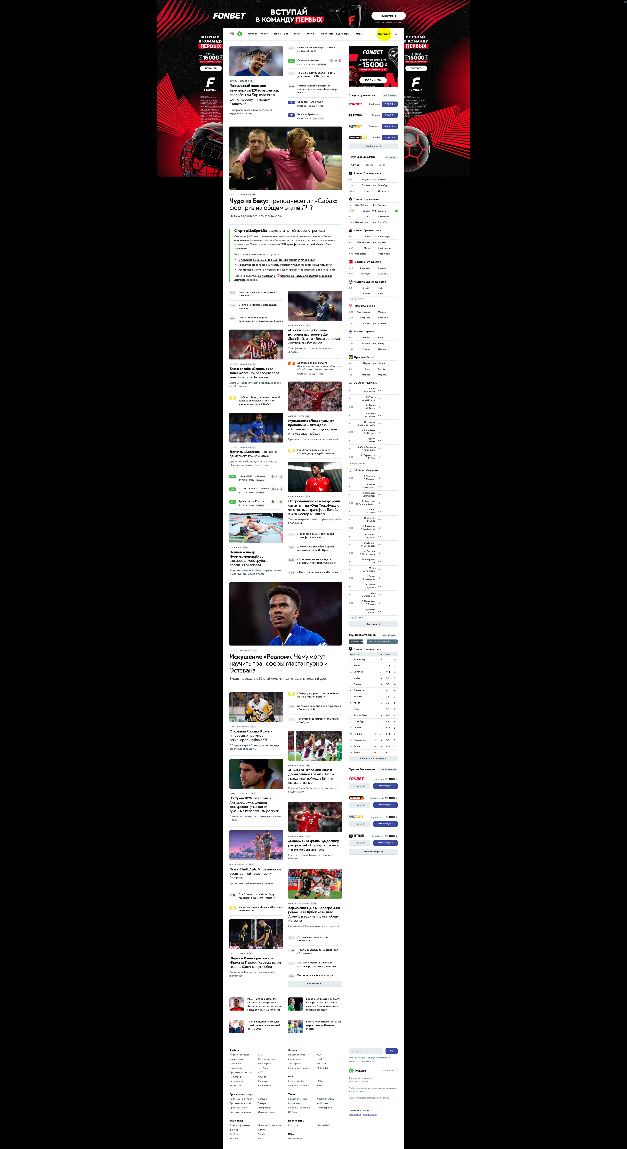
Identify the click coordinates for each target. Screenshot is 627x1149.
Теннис (276, 33)
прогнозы (240, 240)
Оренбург (359, 721)
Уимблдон (322, 1103)
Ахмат (357, 702)
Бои (286, 33)
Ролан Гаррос (324, 1107)
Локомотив (360, 740)
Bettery (233, 1138)
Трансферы (235, 1068)
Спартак (358, 671)
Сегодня (262, 1098)
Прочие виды (296, 1120)
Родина (358, 733)
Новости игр (295, 1138)
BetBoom (234, 1134)
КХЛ (319, 1054)
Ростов (357, 727)
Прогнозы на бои (238, 1107)
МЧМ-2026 (322, 1068)
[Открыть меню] (232, 34)
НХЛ (319, 1059)
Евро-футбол (355, 1114)
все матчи (391, 157)
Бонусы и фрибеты (239, 1125)
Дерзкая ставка (266, 1112)
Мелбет (262, 1134)
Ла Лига (262, 1076)
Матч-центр (236, 1059)
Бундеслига (264, 1085)
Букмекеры (343, 33)
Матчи (310, 33)
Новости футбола (239, 1054)
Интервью (235, 1085)
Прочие (296, 33)
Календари (235, 1063)
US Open (292, 1112)
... (391, 38)
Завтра (262, 1103)
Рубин (357, 709)
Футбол (252, 33)
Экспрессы (264, 1107)
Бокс (319, 1085)
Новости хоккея (296, 1054)
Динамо (358, 684)
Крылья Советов (362, 715)
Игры (359, 33)
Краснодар (360, 659)
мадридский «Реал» (312, 244)
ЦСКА (357, 678)
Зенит (357, 665)
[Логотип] (240, 34)
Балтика (358, 696)
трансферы (293, 244)
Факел (357, 752)
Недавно (368, 164)
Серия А (262, 1081)
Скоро (382, 164)
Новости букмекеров (269, 1125)
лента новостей (267, 276)
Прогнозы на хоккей (240, 1103)
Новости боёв (296, 1081)
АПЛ (260, 1072)
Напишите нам (387, 1070)
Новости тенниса (297, 1098)
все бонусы (390, 95)
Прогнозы (327, 33)
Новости (293, 1125)
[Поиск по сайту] (398, 34)
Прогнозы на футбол (240, 1072)
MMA (319, 1081)
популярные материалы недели (298, 276)
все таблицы (389, 635)
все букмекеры (388, 769)
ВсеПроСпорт (370, 1114)
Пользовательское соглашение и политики (369, 1098)
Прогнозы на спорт (241, 1094)
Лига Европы (265, 1063)
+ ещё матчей (357, 463)
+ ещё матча (356, 299)
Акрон (357, 746)
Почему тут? (359, 786)
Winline (261, 1129)
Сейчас (355, 164)
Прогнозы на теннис (240, 1112)
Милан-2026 (323, 1125)
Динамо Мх (360, 690)
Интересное (236, 1081)
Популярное (236, 1076)
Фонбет (233, 1129)
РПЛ (283, 244)
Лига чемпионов (266, 1059)
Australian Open (325, 1098)
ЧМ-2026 (263, 1068)
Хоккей (265, 33)
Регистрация (385, 785)
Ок (391, 1050)
